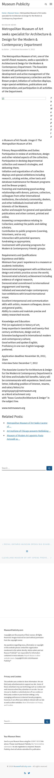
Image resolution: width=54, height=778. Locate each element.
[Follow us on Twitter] (29, 773)
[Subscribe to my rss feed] (25, 773)
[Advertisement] (27, 502)
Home (4, 13)
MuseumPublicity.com (22, 766)
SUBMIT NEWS (36, 741)
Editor (6, 49)
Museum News (13, 13)
